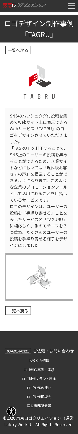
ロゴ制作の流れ (39, 387)
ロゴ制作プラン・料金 (39, 378)
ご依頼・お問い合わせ (53, 351)
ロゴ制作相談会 (39, 396)
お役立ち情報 (39, 360)
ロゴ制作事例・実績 (39, 369)
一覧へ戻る (18, 50)
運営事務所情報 (39, 405)
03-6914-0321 (18, 351)
